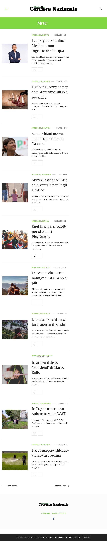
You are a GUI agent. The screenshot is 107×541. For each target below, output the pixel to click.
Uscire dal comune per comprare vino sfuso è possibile (50, 92)
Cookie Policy (74, 537)
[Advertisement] (91, 76)
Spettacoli (47, 355)
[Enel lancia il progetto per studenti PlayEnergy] (15, 239)
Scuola (45, 221)
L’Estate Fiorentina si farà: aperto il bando (49, 322)
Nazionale (36, 35)
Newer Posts (60, 486)
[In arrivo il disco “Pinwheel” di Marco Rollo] (15, 374)
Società (45, 267)
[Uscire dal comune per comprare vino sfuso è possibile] (15, 99)
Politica (46, 128)
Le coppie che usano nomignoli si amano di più (50, 277)
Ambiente (36, 403)
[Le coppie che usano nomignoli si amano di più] (15, 285)
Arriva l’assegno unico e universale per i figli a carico (49, 185)
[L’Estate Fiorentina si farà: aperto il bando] (15, 329)
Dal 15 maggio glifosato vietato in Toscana (50, 453)
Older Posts (11, 486)
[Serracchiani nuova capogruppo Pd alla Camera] (15, 146)
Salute (45, 35)
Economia (36, 174)
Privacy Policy (59, 513)
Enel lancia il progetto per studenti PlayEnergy (49, 231)
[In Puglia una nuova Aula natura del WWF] (15, 419)
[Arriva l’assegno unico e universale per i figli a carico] (15, 192)
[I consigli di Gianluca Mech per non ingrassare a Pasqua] (15, 53)
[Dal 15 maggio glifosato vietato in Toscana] (15, 460)
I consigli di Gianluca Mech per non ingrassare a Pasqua (48, 45)
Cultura (35, 314)
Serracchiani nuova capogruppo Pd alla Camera (47, 138)
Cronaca (36, 81)
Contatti (45, 513)
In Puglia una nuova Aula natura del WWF (49, 411)
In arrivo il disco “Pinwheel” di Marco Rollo (48, 367)
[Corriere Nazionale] (53, 8)
